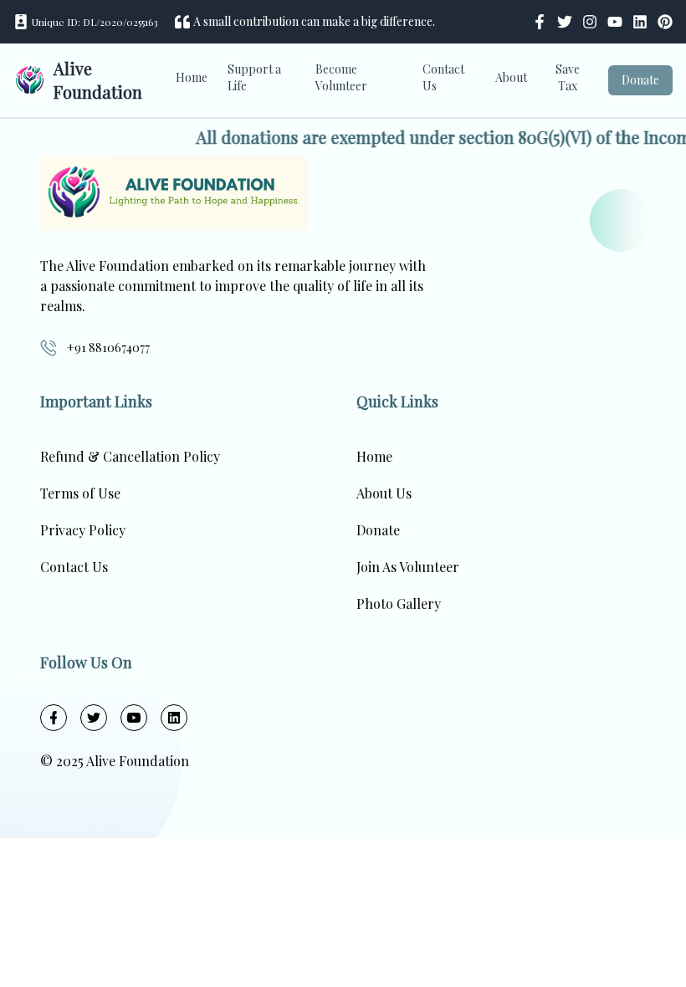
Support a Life (254, 77)
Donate (640, 80)
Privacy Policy (82, 530)
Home (191, 77)
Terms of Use (80, 493)
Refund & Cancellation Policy (130, 456)
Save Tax (567, 77)
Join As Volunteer (407, 566)
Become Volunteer (341, 77)
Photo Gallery (398, 603)
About (511, 77)
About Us (384, 493)
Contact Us (443, 77)
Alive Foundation (98, 80)
